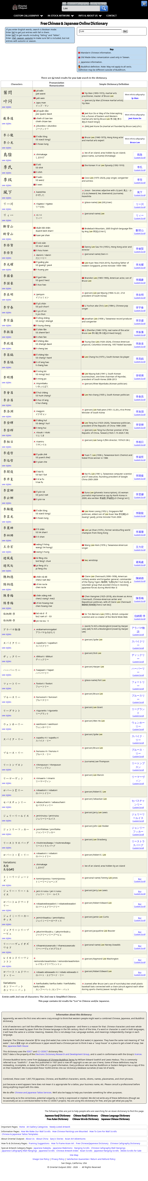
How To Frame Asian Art (62, 1143)
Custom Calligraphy (26, 15)
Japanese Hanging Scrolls (106, 1150)
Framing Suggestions (39, 1143)
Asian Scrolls (86, 1150)
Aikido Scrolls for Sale (131, 1150)
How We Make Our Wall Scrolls (36, 1131)
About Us (30, 1138)
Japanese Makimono (62, 1148)
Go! (125, 31)
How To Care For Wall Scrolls (103, 1131)
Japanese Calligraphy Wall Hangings (19, 1150)
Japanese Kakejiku (42, 1148)
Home (22, 1126)
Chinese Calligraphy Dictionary (125, 1143)
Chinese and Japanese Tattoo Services (33, 1092)
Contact (111, 15)
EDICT (30, 1051)
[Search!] (104, 8)
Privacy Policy (57, 1159)
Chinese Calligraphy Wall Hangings (108, 1148)
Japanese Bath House (18, 1046)
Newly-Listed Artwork (60, 1126)
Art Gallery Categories (37, 1126)
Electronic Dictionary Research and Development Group (62, 1054)
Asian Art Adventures (75, 1138)
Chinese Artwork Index (67, 1150)
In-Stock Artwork (59, 15)
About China (42, 1138)
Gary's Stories (56, 1138)
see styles (6, 107)
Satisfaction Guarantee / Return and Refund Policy (91, 1159)
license (138, 1054)
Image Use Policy (41, 1159)
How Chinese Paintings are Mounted (70, 1131)
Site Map (74, 1155)
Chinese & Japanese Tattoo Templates (20, 1134)
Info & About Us (88, 15)
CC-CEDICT (42, 1051)
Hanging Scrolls (81, 1148)
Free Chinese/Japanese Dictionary (92, 1143)
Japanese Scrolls (47, 1150)
